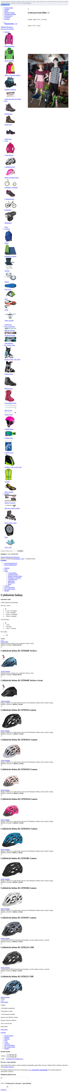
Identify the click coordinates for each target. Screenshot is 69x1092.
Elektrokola (8, 210)
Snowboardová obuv (10, 403)
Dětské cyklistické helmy (12, 177)
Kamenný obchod (9, 12)
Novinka (8, 626)
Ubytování (7, 17)
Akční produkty (8, 1035)
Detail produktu (5, 671)
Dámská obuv (8, 114)
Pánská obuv (8, 124)
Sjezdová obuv (9, 374)
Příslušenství (8, 223)
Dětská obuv (8, 139)
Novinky (6, 1037)
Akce (8, 625)
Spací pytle (8, 289)
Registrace (10, 27)
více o (37, 1070)
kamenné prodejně (8, 1067)
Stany (6, 299)
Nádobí (7, 282)
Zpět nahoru (4, 1029)
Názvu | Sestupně (11, 616)
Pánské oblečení (9, 61)
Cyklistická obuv (9, 199)
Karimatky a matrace (10, 256)
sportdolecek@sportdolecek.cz (14, 1059)
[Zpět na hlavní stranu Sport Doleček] (7, 29)
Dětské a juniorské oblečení (12, 75)
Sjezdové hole (9, 414)
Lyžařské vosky (9, 452)
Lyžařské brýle (9, 438)
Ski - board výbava (9, 345)
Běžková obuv (9, 388)
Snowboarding (9, 343)
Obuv (6, 101)
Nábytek (7, 271)
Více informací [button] (27, 3)
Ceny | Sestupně (11, 612)
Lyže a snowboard (9, 326)
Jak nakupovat (8, 16)
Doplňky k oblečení (10, 89)
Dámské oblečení (9, 46)
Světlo (6, 310)
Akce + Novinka (11, 628)
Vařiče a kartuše (9, 320)
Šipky (6, 537)
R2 (7, 635)
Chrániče (7, 481)
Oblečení (6, 32)
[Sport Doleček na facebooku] (10, 557)
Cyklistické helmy (10, 167)
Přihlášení (4, 27)
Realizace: (4, 1089)
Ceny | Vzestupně (11, 611)
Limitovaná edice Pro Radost (13, 99)
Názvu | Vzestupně (11, 614)
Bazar (6, 227)
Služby (6, 11)
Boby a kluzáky (9, 492)
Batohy (7, 243)
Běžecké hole (8, 410)
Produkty (7, 9)
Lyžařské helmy (9, 429)
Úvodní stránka (8, 8)
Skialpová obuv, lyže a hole (12, 359)
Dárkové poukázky (10, 503)
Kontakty (7, 19)
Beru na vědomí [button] (5, 4)
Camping (7, 229)
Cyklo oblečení (9, 155)
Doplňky (6, 494)
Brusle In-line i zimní (11, 523)
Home (13, 558)
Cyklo (6, 141)
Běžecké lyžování (10, 330)
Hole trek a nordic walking (12, 508)
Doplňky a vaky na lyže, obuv (13, 467)
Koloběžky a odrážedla (11, 187)
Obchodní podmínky (10, 14)
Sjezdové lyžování (10, 335)
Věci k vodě (8, 547)
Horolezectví (8, 324)
